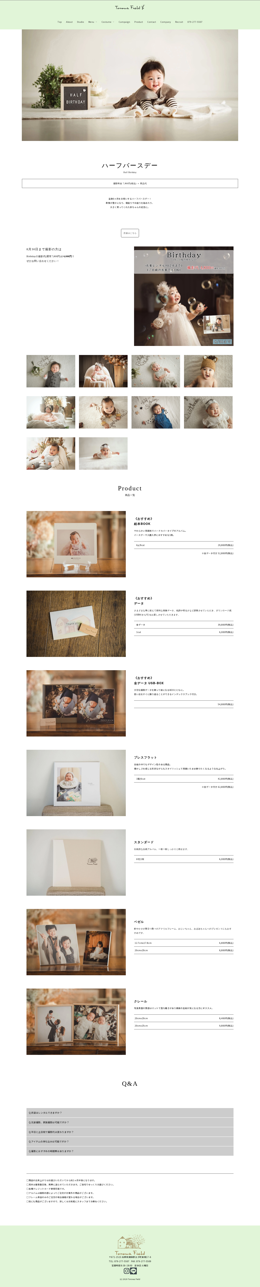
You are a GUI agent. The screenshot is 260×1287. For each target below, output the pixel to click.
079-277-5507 (195, 21)
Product (138, 21)
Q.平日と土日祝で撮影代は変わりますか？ (51, 1132)
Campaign (124, 21)
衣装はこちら (130, 233)
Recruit (179, 21)
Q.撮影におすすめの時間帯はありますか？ (51, 1151)
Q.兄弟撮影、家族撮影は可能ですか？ (49, 1122)
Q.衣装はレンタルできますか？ (45, 1112)
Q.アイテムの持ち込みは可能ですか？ (49, 1141)
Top (59, 21)
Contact (151, 21)
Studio (80, 21)
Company (165, 21)
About (69, 21)
